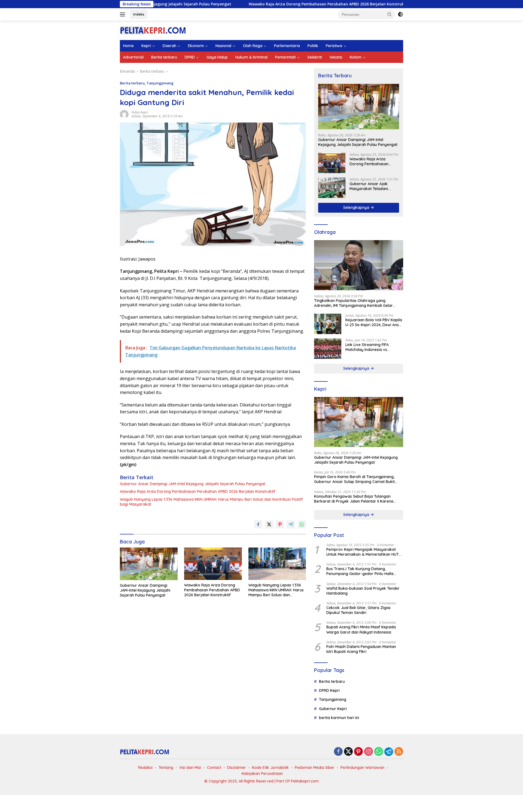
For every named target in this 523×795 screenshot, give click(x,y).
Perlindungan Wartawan (362, 767)
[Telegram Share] (291, 524)
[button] (389, 14)
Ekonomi (196, 45)
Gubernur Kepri (333, 708)
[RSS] (398, 752)
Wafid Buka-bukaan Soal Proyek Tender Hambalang (363, 591)
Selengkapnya (356, 207)
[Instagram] (368, 752)
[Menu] (123, 14)
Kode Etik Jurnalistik (270, 767)
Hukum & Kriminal (251, 57)
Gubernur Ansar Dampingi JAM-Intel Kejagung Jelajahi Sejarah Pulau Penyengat (192, 483)
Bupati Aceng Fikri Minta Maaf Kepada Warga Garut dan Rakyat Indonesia (361, 629)
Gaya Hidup (217, 57)
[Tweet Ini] (269, 524)
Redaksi (145, 767)
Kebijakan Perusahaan (262, 773)
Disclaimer (236, 767)
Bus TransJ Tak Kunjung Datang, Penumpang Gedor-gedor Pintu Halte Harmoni (360, 571)
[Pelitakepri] (153, 29)
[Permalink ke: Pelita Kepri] (124, 114)
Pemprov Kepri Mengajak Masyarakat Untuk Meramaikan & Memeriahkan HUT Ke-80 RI (362, 552)
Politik (313, 45)
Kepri (146, 45)
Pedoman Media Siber (315, 767)
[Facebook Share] (258, 524)
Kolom (355, 57)
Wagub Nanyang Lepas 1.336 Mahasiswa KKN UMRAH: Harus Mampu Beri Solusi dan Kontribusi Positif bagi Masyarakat (211, 502)
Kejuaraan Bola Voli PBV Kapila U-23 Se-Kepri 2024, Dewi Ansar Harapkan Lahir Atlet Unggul (374, 322)
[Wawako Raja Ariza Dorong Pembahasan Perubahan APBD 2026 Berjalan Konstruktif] (213, 564)
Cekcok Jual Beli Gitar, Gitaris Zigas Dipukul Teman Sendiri (358, 610)
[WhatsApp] (378, 752)
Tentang (166, 767)
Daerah (169, 45)
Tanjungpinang (160, 83)
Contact (214, 767)
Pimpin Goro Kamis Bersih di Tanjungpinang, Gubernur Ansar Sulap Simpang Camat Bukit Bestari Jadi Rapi (354, 479)
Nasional (223, 45)
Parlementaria (287, 45)
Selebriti (315, 57)
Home (128, 45)
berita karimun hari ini (339, 717)
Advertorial (133, 57)
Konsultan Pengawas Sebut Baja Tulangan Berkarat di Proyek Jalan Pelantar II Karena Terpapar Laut (353, 499)
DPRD (190, 57)
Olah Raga (252, 45)
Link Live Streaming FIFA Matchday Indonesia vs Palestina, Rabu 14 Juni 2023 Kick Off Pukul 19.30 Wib (370, 347)
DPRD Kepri (329, 690)
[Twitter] (348, 752)
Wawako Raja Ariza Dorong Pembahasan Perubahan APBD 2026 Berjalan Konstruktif (293, 4)
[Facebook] (338, 752)
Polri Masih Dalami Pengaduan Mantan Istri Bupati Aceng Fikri (361, 649)
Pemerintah (285, 57)
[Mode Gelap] (400, 14)
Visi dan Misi (190, 767)
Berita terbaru (164, 57)
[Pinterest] (358, 752)
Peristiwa (334, 45)
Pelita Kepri (139, 112)
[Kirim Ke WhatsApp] (302, 524)
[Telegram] (388, 751)
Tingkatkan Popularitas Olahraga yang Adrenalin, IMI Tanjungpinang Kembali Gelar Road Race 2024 (353, 303)
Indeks (138, 14)
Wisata (336, 57)
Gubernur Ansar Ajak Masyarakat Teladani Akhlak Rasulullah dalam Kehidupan (371, 186)
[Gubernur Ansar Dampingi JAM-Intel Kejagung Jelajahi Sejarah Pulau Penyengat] (149, 564)
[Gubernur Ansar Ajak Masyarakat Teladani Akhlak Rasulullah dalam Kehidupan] (331, 188)
